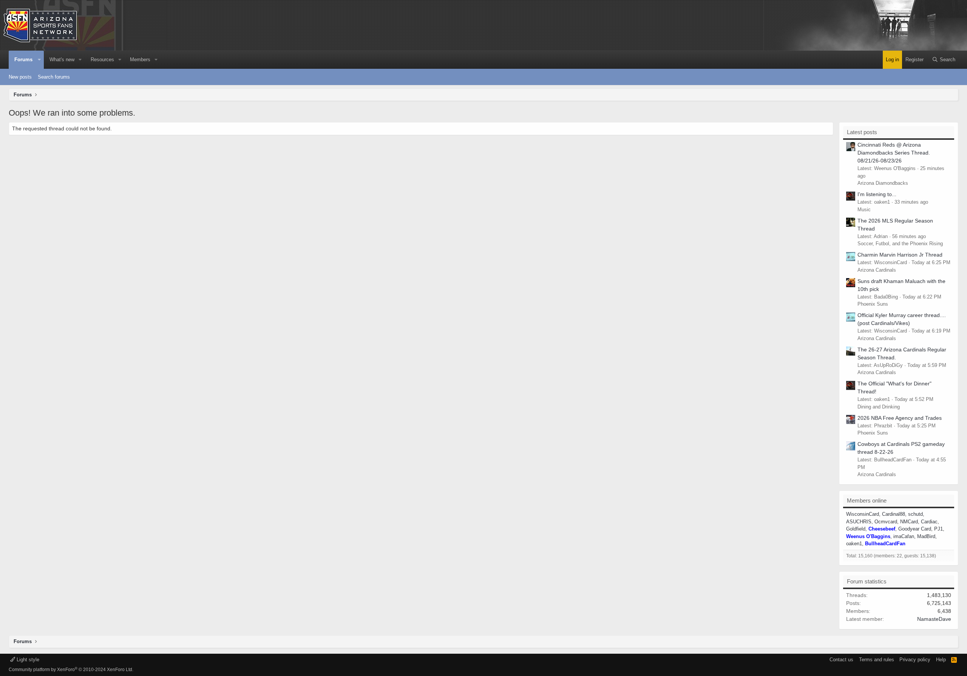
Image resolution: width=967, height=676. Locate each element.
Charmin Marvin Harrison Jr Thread (899, 255)
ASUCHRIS (858, 521)
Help (941, 659)
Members (140, 59)
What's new (61, 59)
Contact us (841, 659)
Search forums (54, 77)
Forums (23, 59)
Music (864, 209)
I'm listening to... (876, 194)
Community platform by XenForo (71, 669)
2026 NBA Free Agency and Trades (899, 418)
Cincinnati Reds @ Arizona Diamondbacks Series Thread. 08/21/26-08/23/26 (893, 153)
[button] (39, 60)
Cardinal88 (893, 514)
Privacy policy (914, 659)
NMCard (909, 521)
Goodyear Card (914, 529)
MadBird (926, 536)
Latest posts (862, 132)
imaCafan (903, 536)
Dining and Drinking (878, 407)
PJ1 (938, 529)
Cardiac (929, 521)
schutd (915, 514)
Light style (27, 659)
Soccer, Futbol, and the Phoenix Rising (900, 243)
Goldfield (855, 529)
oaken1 (854, 543)
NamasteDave (934, 619)
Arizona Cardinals (876, 270)
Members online (867, 500)
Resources (102, 59)
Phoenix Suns (872, 304)
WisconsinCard (862, 514)
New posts (20, 77)
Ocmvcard (885, 521)
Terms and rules (876, 659)
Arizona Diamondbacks (882, 183)
